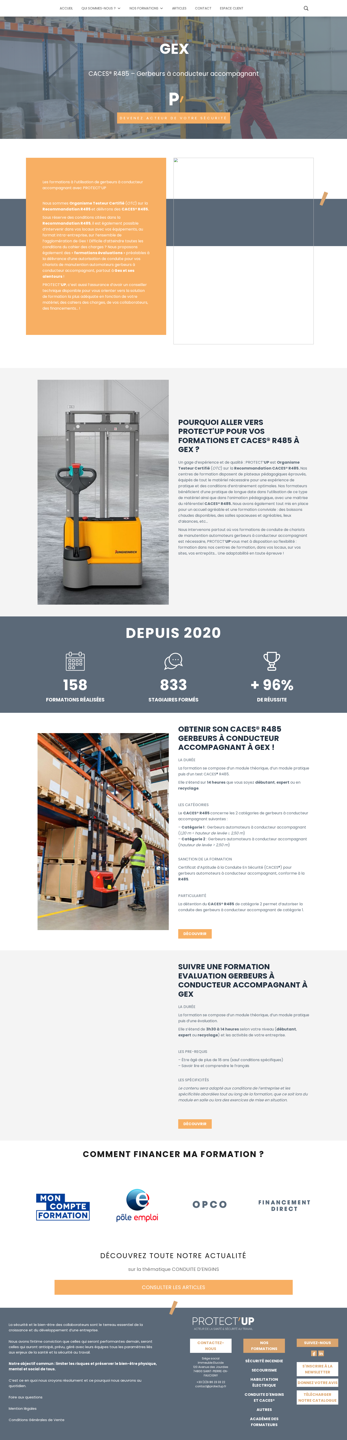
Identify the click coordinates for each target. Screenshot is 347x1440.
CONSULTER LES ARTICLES (173, 1287)
